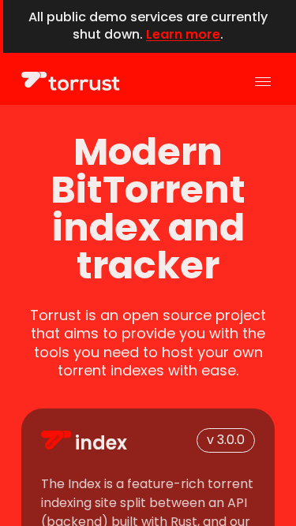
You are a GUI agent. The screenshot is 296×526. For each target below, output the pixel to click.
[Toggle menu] (263, 81)
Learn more (183, 34)
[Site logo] (70, 81)
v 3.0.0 (226, 440)
